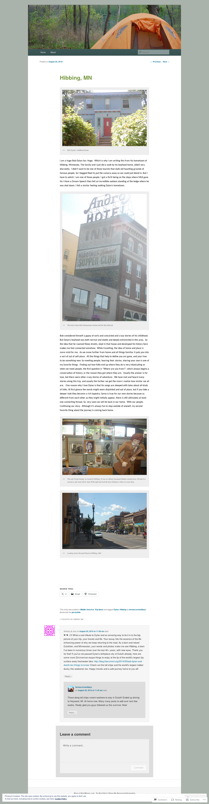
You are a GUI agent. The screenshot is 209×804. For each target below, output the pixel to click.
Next (166, 61)
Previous (156, 61)
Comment (138, 767)
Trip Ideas (99, 609)
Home (43, 52)
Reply (68, 676)
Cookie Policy (61, 798)
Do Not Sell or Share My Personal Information (115, 793)
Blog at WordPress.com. (84, 793)
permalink (76, 612)
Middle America (87, 609)
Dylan (116, 609)
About (53, 52)
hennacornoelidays (137, 609)
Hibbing (123, 609)
